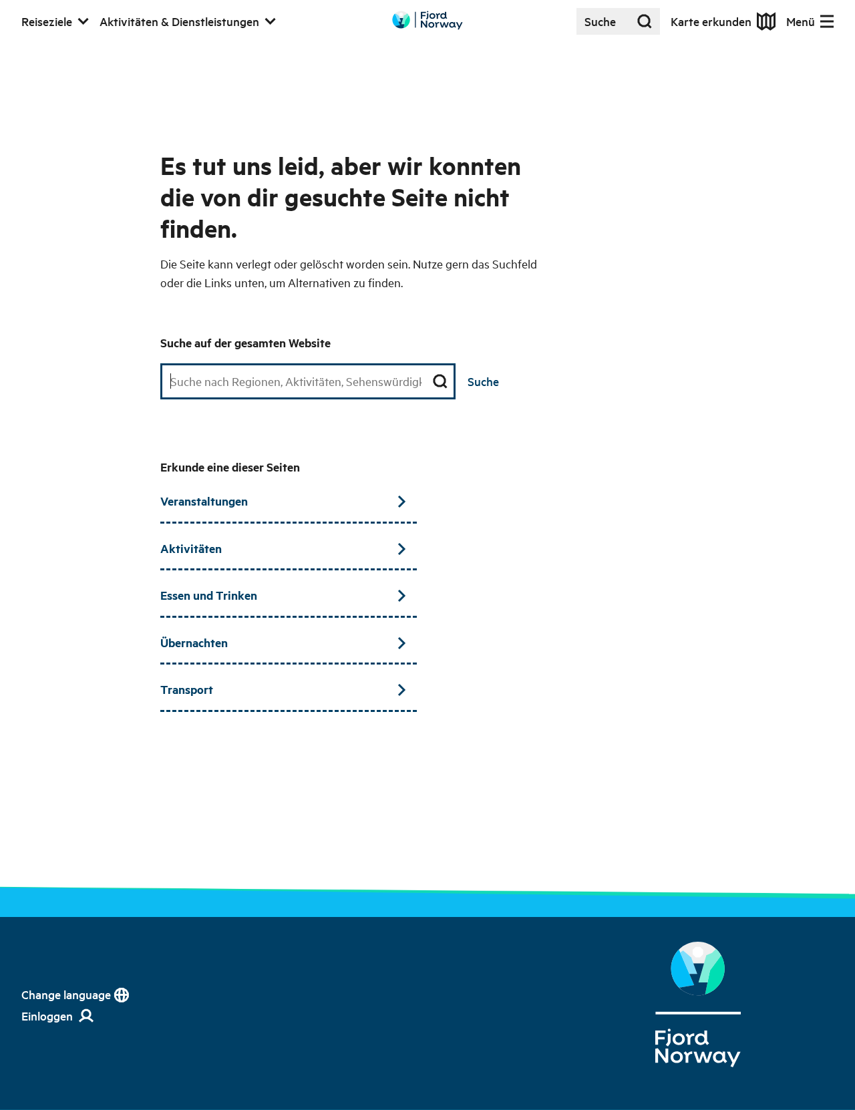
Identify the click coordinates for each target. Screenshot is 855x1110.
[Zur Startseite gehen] (427, 20)
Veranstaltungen (204, 501)
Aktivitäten (191, 548)
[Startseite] (698, 1004)
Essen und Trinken (208, 595)
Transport (186, 689)
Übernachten (194, 642)
